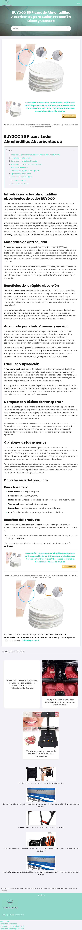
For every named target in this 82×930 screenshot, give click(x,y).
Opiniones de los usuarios (21, 174)
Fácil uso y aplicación (19, 167)
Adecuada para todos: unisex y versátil (26, 164)
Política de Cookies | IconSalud (12, 929)
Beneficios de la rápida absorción (24, 161)
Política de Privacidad (8, 924)
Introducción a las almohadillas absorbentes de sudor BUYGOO (35, 155)
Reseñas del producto (19, 184)
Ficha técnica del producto (21, 177)
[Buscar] (67, 28)
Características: (20, 180)
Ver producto (70, 116)
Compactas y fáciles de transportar (25, 170)
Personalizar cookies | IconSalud (12, 926)
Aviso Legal (4, 921)
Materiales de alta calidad (21, 158)
